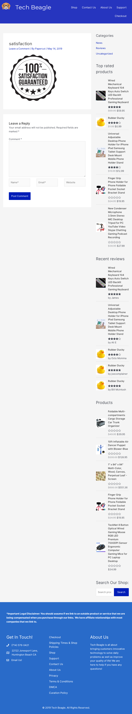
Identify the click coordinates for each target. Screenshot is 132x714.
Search (121, 592)
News (99, 42)
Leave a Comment (19, 48)
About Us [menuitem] (106, 7)
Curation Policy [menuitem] (58, 692)
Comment (15, 139)
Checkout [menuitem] (121, 16)
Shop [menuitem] (74, 7)
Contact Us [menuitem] (89, 7)
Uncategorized (104, 53)
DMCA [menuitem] (53, 687)
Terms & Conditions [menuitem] (61, 681)
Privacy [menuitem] (53, 675)
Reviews (101, 48)
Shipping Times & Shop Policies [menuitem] (63, 644)
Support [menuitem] (122, 7)
